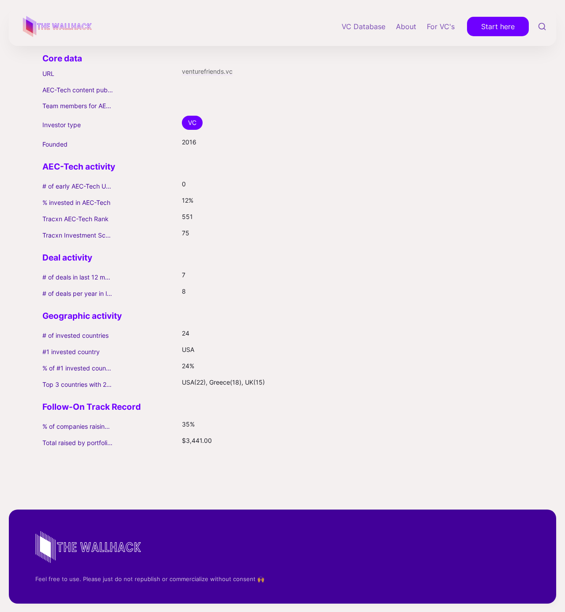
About (406, 26)
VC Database (363, 26)
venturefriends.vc (207, 71)
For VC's (441, 26)
